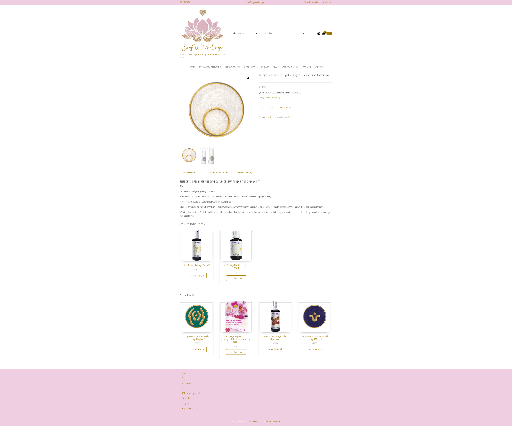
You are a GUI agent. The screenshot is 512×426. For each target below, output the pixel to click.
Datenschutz (186, 398)
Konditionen (186, 383)
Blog (183, 378)
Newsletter (186, 373)
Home (192, 67)
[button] (248, 78)
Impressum (186, 388)
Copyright (185, 403)
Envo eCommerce (273, 421)
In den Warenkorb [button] (197, 275)
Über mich (306, 67)
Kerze (290, 117)
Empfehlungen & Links (190, 408)
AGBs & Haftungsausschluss (192, 393)
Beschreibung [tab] (189, 172)
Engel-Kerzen (270, 117)
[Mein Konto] (318, 34)
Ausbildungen (250, 67)
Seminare (265, 67)
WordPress (253, 421)
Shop (275, 67)
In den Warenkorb (286, 107)
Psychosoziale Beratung (210, 67)
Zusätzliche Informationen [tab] (216, 172)
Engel (285, 117)
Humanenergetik (232, 67)
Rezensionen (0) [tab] (245, 172)
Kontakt (318, 67)
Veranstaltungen (290, 67)
